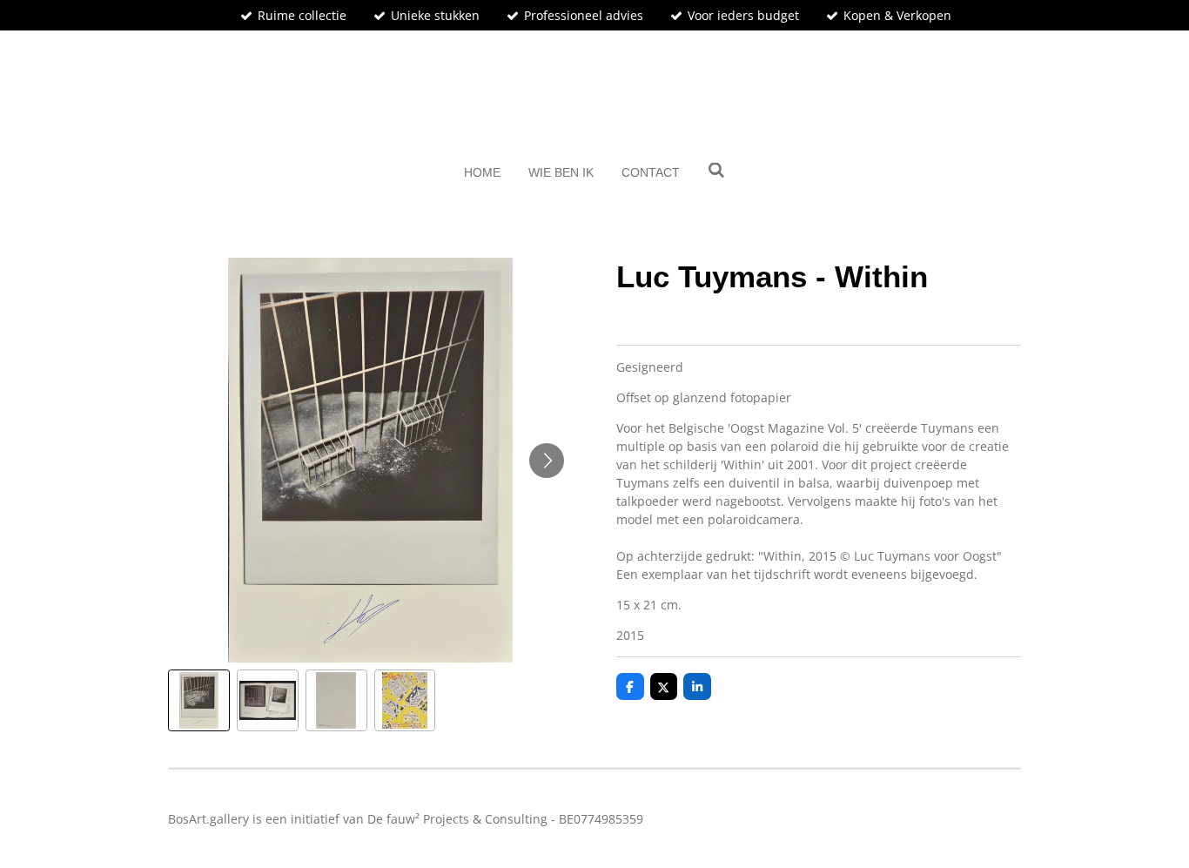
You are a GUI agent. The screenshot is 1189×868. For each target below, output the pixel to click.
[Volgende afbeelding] (546, 460)
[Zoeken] (716, 170)
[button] (199, 700)
